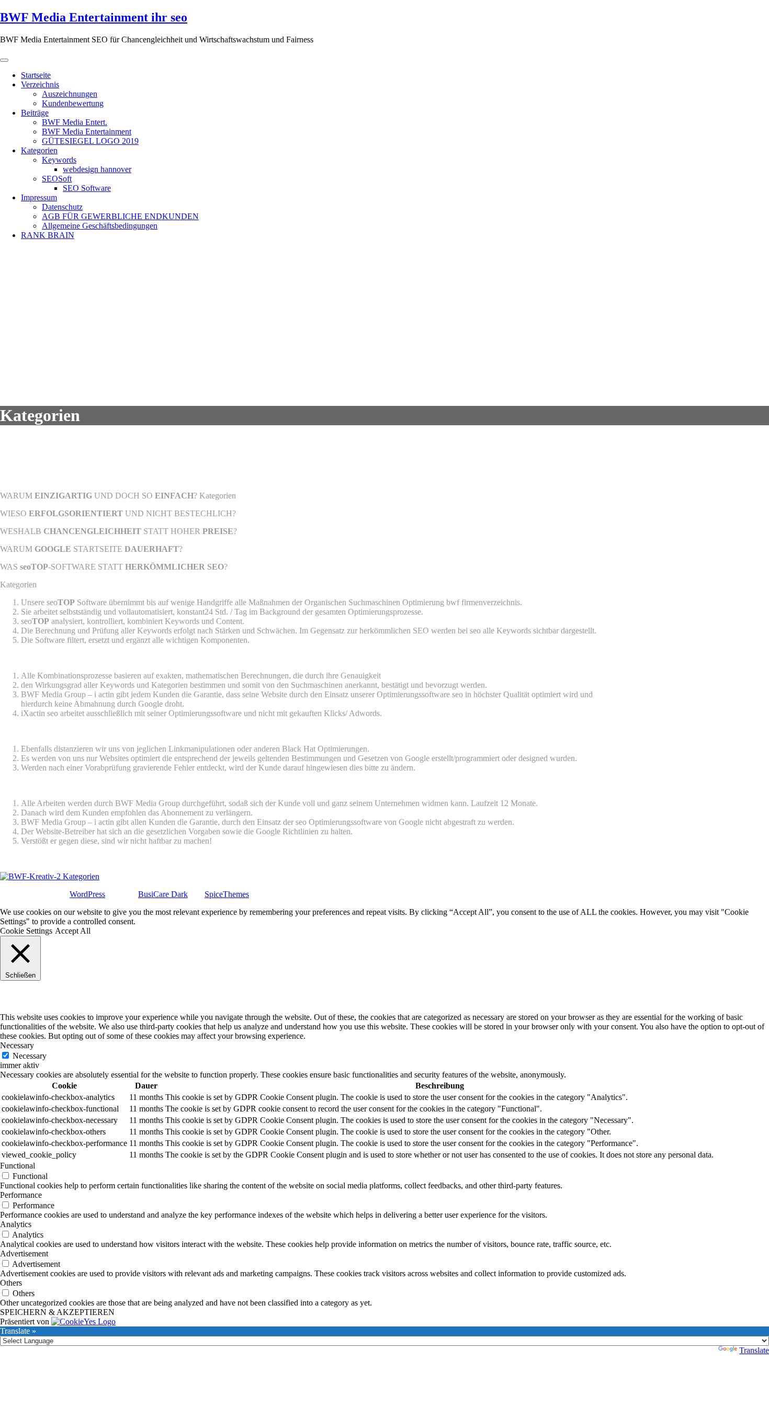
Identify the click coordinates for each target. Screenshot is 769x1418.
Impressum (39, 197)
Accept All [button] (73, 930)
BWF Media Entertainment (86, 131)
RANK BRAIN (47, 235)
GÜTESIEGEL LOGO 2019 (90, 141)
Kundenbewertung (73, 103)
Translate (754, 1350)
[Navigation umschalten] (4, 60)
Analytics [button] (15, 1224)
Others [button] (11, 1282)
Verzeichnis (40, 84)
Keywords (59, 159)
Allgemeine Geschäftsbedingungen (99, 225)
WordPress (87, 894)
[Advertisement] (384, 321)
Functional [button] (17, 1165)
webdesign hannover (97, 169)
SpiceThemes (227, 894)
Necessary (30, 1055)
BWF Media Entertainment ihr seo (93, 17)
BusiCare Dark (163, 894)
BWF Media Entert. (74, 122)
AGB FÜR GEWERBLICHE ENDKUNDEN (120, 216)
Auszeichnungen (69, 93)
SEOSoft (57, 178)
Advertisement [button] (24, 1253)
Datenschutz (62, 206)
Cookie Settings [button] (26, 930)
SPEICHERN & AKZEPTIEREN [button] (57, 1312)
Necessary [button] (17, 1045)
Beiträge (35, 112)
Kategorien (39, 150)
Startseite (36, 75)
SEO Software (87, 188)
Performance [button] (21, 1194)
